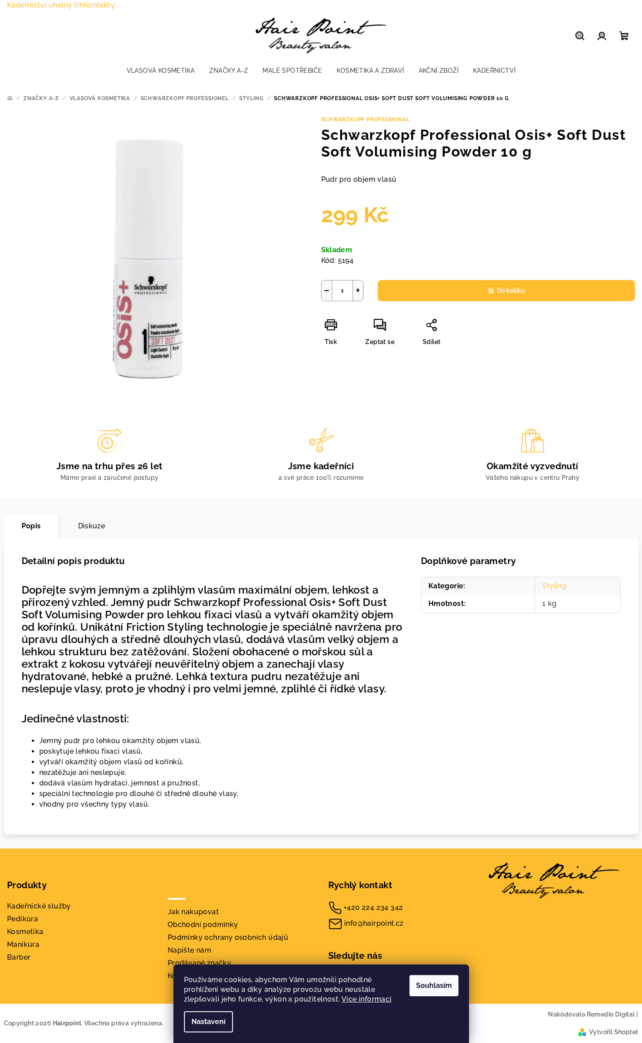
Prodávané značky (199, 963)
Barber (18, 957)
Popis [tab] (31, 526)
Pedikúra (22, 919)
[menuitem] (161, 70)
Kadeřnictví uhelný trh (45, 5)
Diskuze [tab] (91, 526)
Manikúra (23, 944)
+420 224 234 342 (373, 907)
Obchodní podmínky (203, 924)
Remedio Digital (611, 1014)
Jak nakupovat (193, 912)
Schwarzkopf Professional (365, 119)
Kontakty (99, 5)
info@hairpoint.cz (374, 923)
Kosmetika (25, 931)
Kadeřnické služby (39, 906)
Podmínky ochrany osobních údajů (228, 937)
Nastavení (208, 1021)
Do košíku (511, 290)
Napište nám (189, 950)
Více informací (367, 999)
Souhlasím (434, 985)
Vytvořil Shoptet (613, 1032)
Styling (554, 586)
